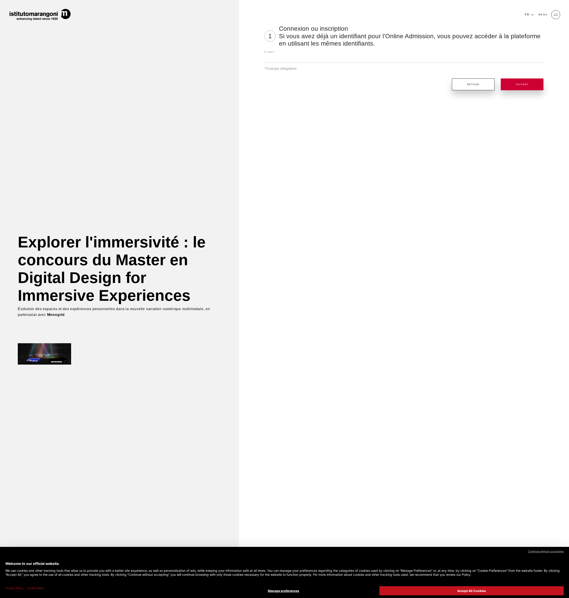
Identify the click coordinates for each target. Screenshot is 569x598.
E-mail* (269, 52)
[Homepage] (40, 14)
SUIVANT (522, 84)
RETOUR (473, 84)
